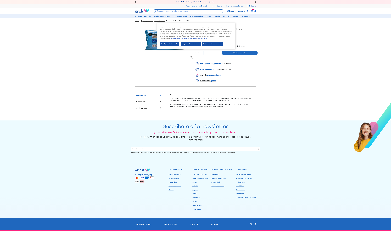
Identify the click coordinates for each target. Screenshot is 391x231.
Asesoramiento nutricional (196, 6)
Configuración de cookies (169, 44)
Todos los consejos (217, 186)
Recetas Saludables (218, 178)
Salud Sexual (197, 205)
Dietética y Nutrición (143, 16)
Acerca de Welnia (175, 174)
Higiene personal (180, 16)
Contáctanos (240, 190)
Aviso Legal (194, 224)
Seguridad (214, 224)
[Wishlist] (198, 57)
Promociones (240, 193)
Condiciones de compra (244, 178)
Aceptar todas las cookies (191, 44)
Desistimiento (240, 182)
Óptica (235, 16)
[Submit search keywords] (155, 11)
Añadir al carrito (240, 53)
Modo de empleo (143, 108)
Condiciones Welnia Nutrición (246, 197)
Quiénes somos (174, 178)
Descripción (141, 95)
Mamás (217, 16)
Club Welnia (251, 6)
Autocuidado (216, 182)
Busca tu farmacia (175, 186)
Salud (208, 16)
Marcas (171, 190)
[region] (196, 36)
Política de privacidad (142, 224)
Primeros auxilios (196, 16)
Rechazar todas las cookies (212, 44)
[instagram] (251, 224)
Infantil (226, 16)
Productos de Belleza (200, 178)
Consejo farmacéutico (234, 6)
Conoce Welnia (216, 6)
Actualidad (215, 174)
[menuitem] (255, 11)
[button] (226, 63)
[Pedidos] (248, 11)
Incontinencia (159, 21)
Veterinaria (196, 209)
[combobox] (188, 11)
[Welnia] (142, 11)
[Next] (255, 2)
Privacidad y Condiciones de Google (195, 38)
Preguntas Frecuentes (243, 174)
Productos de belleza (162, 16)
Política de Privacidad (229, 152)
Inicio (137, 21)
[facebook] (256, 224)
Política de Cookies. (177, 38)
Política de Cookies (170, 224)
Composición (141, 102)
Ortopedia (246, 16)
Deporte (195, 190)
